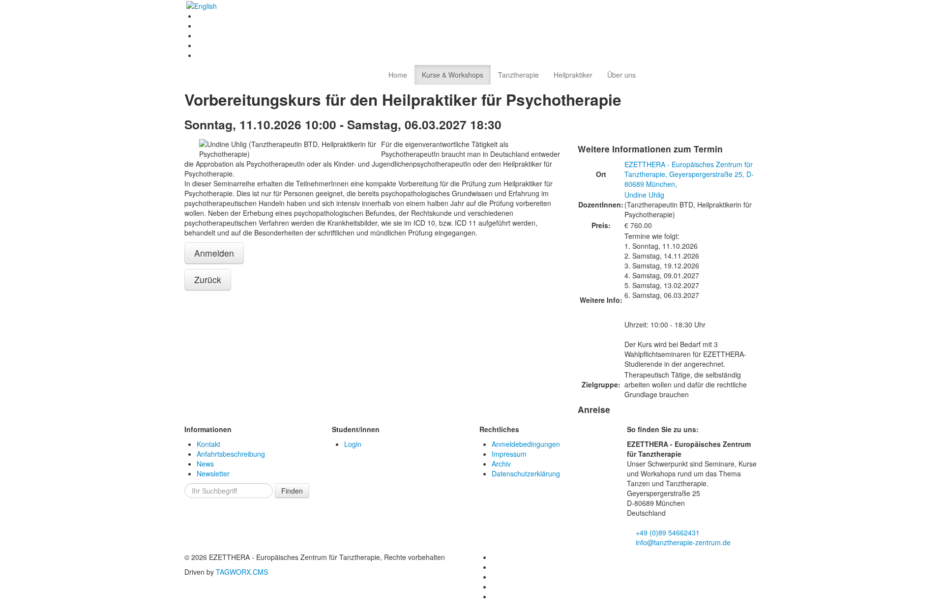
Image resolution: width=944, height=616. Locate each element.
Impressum (509, 454)
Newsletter (213, 473)
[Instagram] (200, 35)
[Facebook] (200, 16)
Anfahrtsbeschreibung (231, 454)
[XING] (200, 45)
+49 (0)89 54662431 (667, 532)
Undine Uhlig (644, 195)
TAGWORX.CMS (242, 572)
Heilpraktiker (573, 75)
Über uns (621, 75)
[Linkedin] (200, 25)
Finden (292, 491)
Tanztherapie (518, 75)
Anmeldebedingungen (526, 444)
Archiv (501, 464)
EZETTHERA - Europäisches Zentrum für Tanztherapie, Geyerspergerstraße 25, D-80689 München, (689, 174)
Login (352, 444)
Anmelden (214, 253)
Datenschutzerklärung (526, 473)
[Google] (200, 55)
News (205, 464)
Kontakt (208, 444)
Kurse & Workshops (452, 75)
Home (397, 75)
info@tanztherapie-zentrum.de (682, 542)
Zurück (207, 279)
